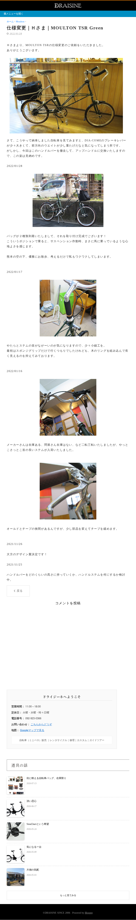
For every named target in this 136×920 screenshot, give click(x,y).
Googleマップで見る (32, 730)
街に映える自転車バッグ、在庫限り (46, 778)
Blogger (89, 912)
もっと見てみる (68, 895)
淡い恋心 (31, 801)
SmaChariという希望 (38, 824)
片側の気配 (33, 869)
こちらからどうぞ (41, 724)
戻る (20, 590)
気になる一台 (34, 847)
